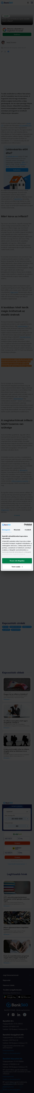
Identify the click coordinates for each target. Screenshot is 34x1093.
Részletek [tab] (17, 530)
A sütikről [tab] (28, 530)
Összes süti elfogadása (17, 561)
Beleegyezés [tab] (6, 530)
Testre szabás (16, 566)
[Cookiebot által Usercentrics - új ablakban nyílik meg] (24, 525)
